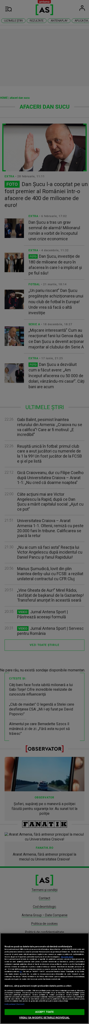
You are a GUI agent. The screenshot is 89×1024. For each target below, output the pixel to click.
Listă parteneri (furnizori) (14, 1004)
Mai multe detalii (67, 957)
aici (21, 971)
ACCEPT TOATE (44, 1011)
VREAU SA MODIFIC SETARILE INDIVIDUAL (44, 1017)
